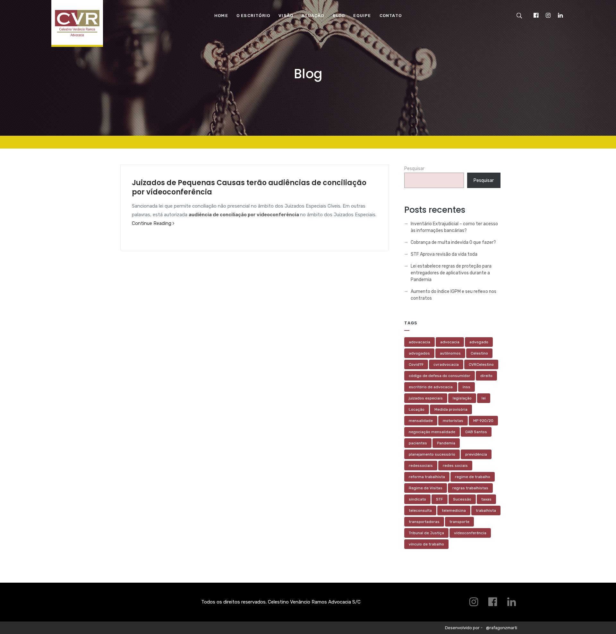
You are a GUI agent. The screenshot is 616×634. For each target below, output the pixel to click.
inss (466, 387)
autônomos (450, 353)
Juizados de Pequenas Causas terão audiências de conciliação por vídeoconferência (249, 187)
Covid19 (416, 364)
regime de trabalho (472, 477)
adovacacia (419, 342)
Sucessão (462, 499)
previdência (476, 454)
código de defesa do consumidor (439, 375)
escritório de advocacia (431, 387)
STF (439, 499)
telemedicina (454, 510)
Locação (416, 409)
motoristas (453, 420)
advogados (419, 353)
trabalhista (486, 510)
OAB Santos (476, 432)
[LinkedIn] (560, 15)
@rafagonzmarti (501, 627)
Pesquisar (414, 168)
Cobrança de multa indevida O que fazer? (453, 242)
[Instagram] (547, 15)
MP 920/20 (483, 420)
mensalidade (421, 420)
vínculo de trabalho (426, 544)
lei (484, 398)
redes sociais (455, 465)
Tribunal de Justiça (426, 533)
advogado (478, 342)
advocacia (449, 342)
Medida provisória (450, 409)
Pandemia (446, 443)
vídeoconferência (470, 533)
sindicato (417, 499)
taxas (486, 499)
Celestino (479, 353)
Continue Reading (152, 223)
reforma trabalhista (427, 477)
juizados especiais (426, 398)
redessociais (421, 465)
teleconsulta (420, 510)
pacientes (418, 443)
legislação (462, 398)
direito (486, 375)
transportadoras (424, 521)
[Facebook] (535, 15)
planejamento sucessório (432, 454)
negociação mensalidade (432, 432)
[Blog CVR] (77, 28)
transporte (459, 521)
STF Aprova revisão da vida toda (444, 254)
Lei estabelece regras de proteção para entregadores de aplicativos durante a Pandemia (451, 272)
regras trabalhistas (470, 488)
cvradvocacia (446, 364)
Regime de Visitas (425, 488)
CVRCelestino (481, 364)
